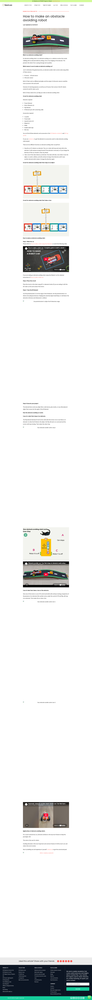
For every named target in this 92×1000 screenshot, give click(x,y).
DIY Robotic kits (22, 970)
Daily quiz (52, 972)
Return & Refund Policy (55, 994)
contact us (31, 139)
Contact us (50, 849)
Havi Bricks (5, 989)
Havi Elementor (54, 980)
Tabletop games (47, 5)
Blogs (51, 974)
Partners (36, 981)
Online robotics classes (55, 970)
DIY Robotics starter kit (56, 133)
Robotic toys (28, 5)
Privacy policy (53, 992)
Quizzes (52, 976)
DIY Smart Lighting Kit (8, 978)
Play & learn (74, 5)
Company (81, 5)
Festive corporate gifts (39, 974)
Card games (21, 978)
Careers (52, 986)
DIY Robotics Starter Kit (8, 970)
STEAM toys (37, 5)
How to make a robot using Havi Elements (41, 244)
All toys (56, 5)
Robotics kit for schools (40, 970)
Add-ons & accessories (24, 980)
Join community (54, 978)
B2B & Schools (64, 5)
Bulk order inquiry (38, 972)
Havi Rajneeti (6, 983)
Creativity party (38, 980)
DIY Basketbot (6, 980)
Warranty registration (55, 990)
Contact (52, 988)
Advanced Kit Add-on (7, 991)
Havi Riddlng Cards (7, 981)
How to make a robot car (37, 277)
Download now (56, 1)
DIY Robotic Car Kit (7, 972)
